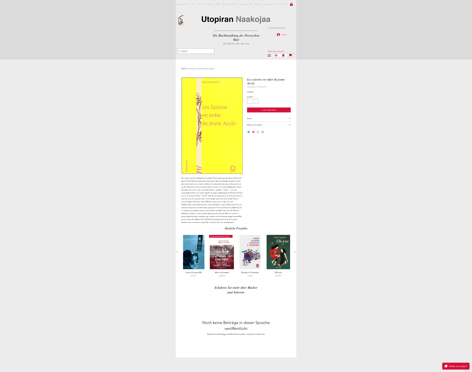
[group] (236, 257)
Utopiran (236, 19)
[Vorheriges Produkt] (177, 251)
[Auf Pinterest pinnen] (253, 131)
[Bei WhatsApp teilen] (258, 131)
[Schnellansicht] (194, 252)
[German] (290, 55)
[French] (276, 55)
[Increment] (256, 101)
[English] (283, 55)
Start (183, 68)
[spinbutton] (253, 101)
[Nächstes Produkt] (294, 251)
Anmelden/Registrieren (277, 28)
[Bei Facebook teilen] (248, 131)
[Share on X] (262, 131)
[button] (291, 4)
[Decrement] (249, 101)
